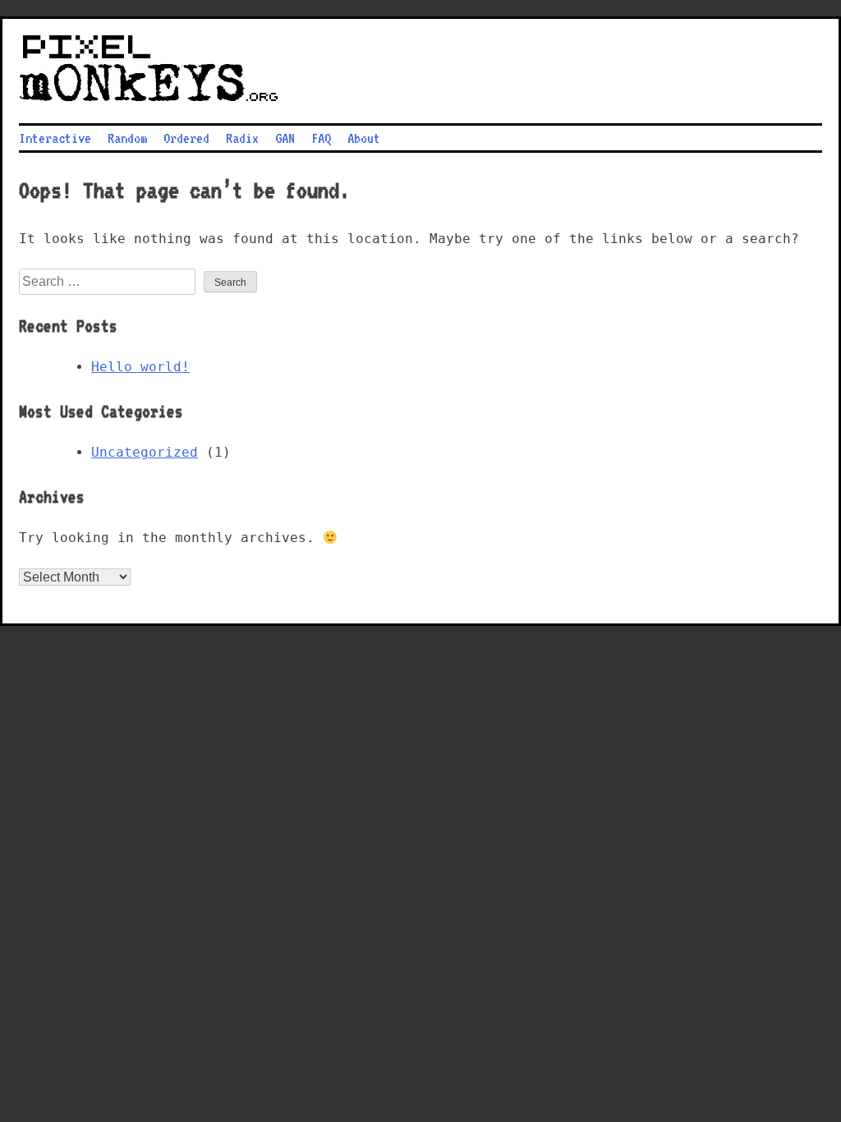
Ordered (186, 138)
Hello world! (140, 367)
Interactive (55, 138)
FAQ (321, 138)
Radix (242, 138)
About (363, 138)
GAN (285, 138)
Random (127, 138)
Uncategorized (144, 452)
